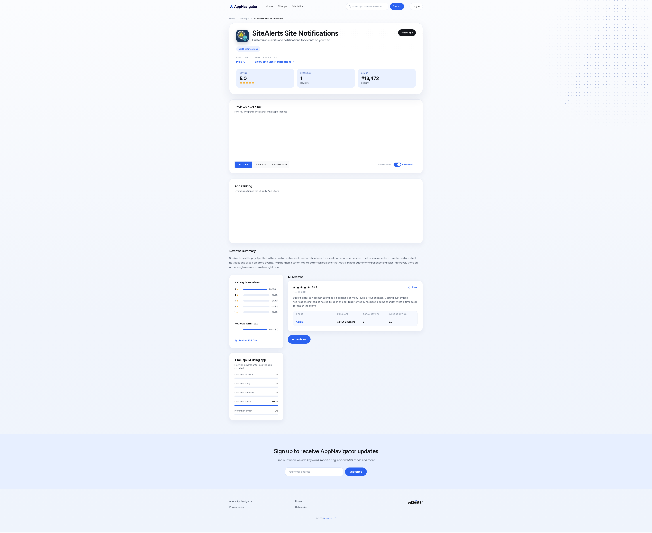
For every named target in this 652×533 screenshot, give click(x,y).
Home (269, 6)
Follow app (407, 32)
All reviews (408, 164)
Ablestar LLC (330, 518)
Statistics (297, 6)
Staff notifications (248, 49)
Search (397, 6)
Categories (301, 507)
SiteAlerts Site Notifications (273, 61)
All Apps (282, 6)
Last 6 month (279, 164)
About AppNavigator (240, 501)
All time (243, 164)
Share (415, 287)
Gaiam (299, 321)
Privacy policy (236, 507)
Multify (240, 61)
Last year (261, 164)
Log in (416, 6)
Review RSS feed (248, 340)
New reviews (385, 164)
